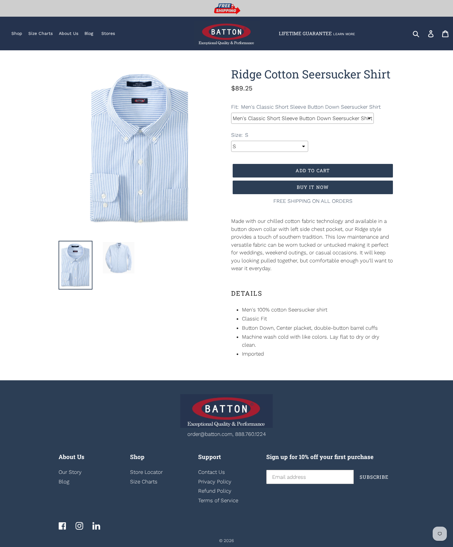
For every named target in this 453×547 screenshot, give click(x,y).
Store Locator (146, 472)
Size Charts (143, 481)
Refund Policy (214, 491)
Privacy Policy (214, 481)
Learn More (344, 34)
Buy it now (313, 187)
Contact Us (211, 472)
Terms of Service (218, 500)
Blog (64, 481)
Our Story (70, 472)
